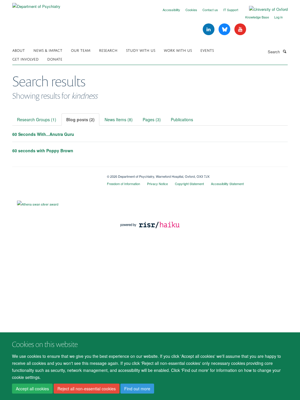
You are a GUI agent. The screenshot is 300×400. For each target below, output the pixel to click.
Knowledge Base (257, 17)
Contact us (210, 9)
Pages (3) (152, 119)
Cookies (191, 9)
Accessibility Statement (227, 183)
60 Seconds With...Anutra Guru (43, 134)
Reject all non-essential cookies (86, 389)
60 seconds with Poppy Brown (42, 150)
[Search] (284, 51)
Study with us (140, 50)
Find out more (137, 389)
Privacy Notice (157, 183)
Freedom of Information (123, 183)
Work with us (178, 50)
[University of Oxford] (264, 9)
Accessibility (171, 9)
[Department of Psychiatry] (36, 4)
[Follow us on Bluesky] (225, 29)
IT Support (230, 9)
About (18, 50)
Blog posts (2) (80, 119)
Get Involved (25, 58)
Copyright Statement (189, 183)
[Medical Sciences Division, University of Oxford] (55, 174)
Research (108, 50)
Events (207, 50)
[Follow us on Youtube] (240, 29)
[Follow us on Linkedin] (209, 29)
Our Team (81, 50)
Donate (54, 58)
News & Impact (47, 50)
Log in (278, 17)
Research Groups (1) (36, 119)
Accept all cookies (32, 389)
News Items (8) (119, 119)
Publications (182, 119)
